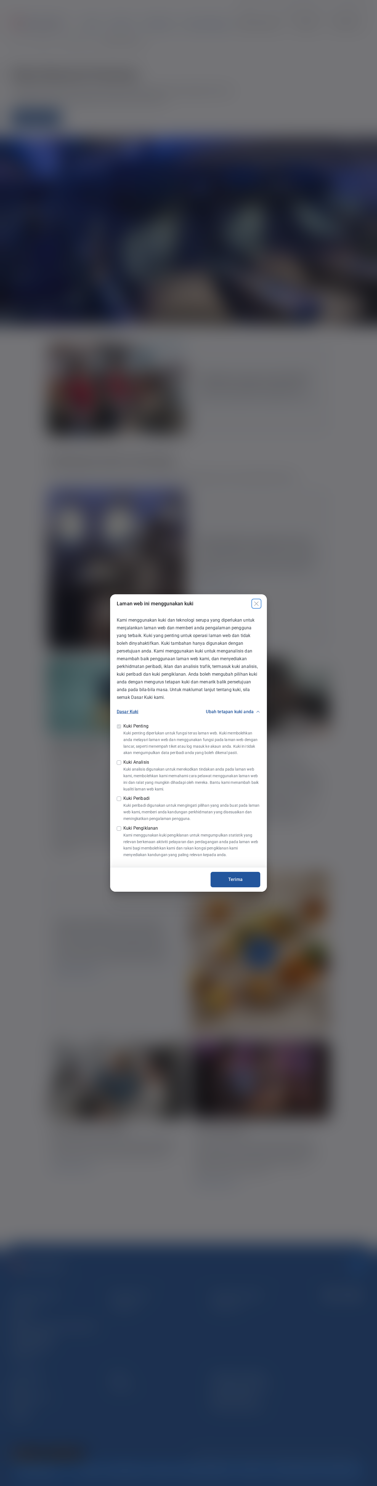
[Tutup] (256, 604)
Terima (235, 879)
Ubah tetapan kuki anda (230, 711)
